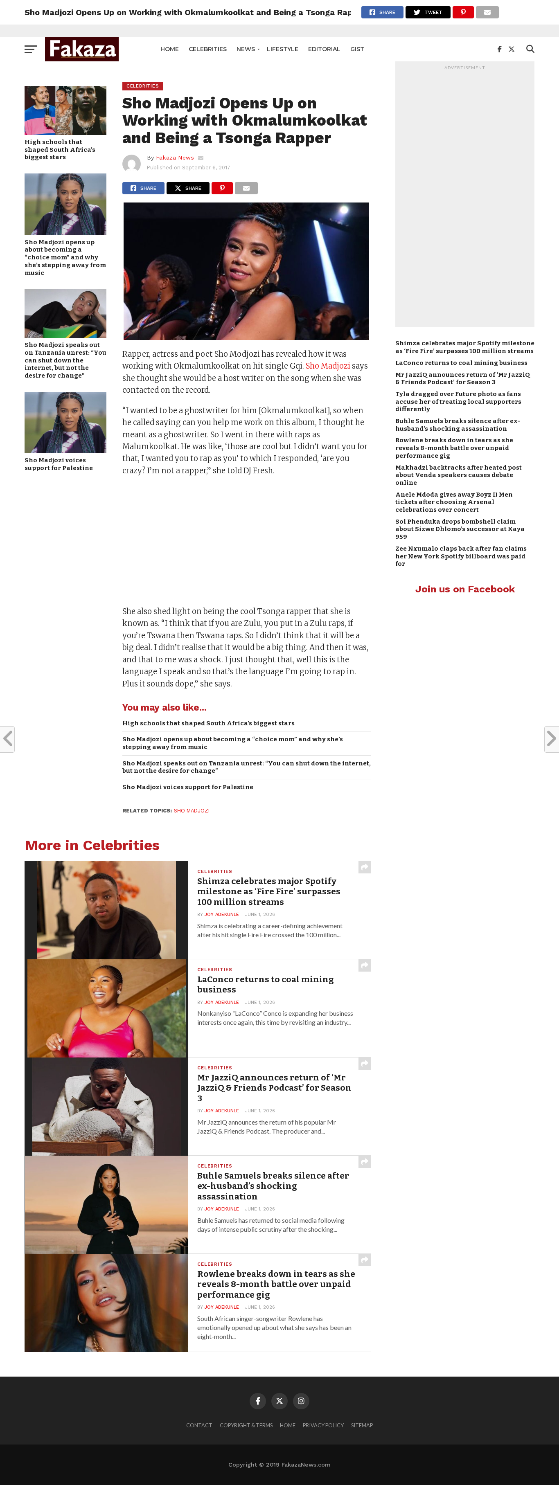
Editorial (324, 49)
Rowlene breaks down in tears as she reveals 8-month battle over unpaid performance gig (454, 447)
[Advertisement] (246, 542)
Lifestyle (282, 49)
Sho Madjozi (328, 366)
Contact (199, 1425)
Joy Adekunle (222, 914)
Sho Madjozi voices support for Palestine (59, 464)
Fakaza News (175, 157)
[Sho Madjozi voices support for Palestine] (65, 450)
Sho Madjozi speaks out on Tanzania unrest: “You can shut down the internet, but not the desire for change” (65, 360)
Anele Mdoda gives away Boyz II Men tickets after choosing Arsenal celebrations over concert (454, 502)
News (246, 49)
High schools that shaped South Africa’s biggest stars (60, 149)
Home (169, 49)
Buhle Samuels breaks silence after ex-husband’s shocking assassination (457, 424)
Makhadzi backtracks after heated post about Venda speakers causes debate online (458, 475)
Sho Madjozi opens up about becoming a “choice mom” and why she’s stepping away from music (65, 258)
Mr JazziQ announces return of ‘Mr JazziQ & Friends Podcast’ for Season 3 (462, 378)
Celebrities (208, 49)
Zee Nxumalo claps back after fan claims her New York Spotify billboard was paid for (461, 556)
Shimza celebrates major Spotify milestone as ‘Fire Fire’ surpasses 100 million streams (464, 347)
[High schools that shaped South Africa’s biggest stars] (65, 132)
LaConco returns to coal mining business (461, 363)
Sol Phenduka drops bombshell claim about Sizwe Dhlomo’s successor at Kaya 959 (460, 529)
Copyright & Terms (246, 1425)
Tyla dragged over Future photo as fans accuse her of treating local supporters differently (458, 401)
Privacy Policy (323, 1425)
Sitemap (362, 1425)
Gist (357, 49)
